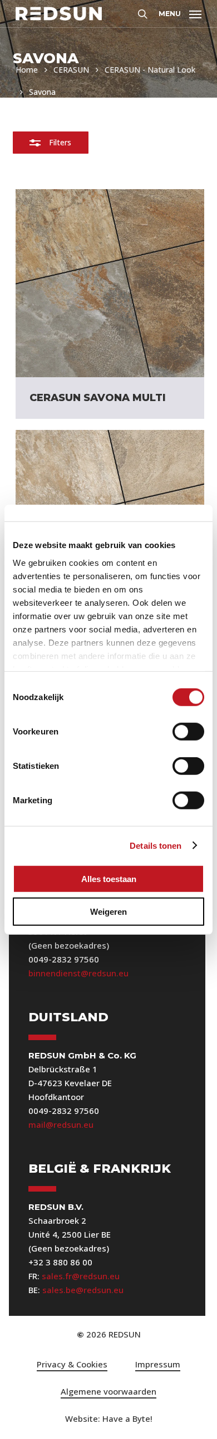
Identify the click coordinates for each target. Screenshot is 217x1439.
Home (27, 69)
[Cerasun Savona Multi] (110, 283)
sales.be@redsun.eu (83, 1289)
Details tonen (155, 845)
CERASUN (71, 69)
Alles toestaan (108, 879)
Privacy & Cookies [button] (72, 1364)
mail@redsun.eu (60, 1124)
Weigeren (108, 911)
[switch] (188, 732)
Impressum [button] (157, 1364)
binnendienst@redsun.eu (78, 973)
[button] (180, 12)
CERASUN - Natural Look (150, 69)
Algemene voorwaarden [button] (108, 1391)
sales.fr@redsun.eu (81, 1275)
